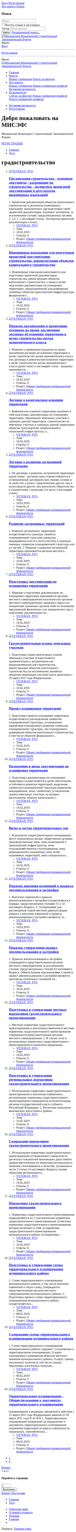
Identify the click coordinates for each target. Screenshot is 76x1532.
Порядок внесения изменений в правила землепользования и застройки (41, 888)
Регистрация (9, 52)
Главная (14, 72)
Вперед (6, 1467)
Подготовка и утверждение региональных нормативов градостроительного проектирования (39, 1080)
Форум (13, 75)
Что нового (16, 82)
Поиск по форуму (44, 79)
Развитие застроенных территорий (37, 524)
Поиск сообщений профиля (26, 99)
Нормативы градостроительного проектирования (35, 1205)
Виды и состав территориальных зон (38, 828)
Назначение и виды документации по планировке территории (39, 768)
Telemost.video (22, 1528)
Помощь (14, 1515)
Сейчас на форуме (20, 95)
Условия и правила (21, 1512)
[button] (5, 59)
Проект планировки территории (35, 708)
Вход (4, 46)
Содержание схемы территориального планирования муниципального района (41, 1336)
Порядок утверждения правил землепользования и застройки (34, 950)
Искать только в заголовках (22, 25)
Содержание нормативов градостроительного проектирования (39, 1143)
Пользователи (17, 92)
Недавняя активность (22, 89)
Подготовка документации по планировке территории (33, 584)
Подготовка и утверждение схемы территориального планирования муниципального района (36, 1269)
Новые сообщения (20, 79)
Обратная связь (18, 1509)
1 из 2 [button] (5, 1470)
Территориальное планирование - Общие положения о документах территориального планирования (36, 1400)
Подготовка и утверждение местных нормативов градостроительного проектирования (38, 1014)
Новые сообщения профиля (50, 85)
